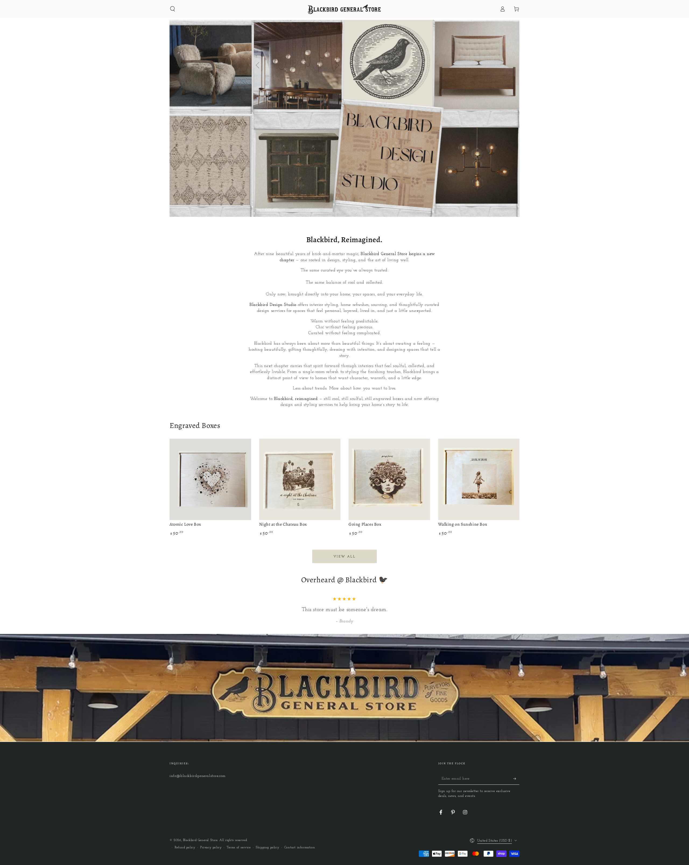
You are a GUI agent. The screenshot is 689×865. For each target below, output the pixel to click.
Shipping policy (267, 847)
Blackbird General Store (200, 840)
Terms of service (239, 847)
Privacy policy (211, 847)
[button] (173, 9)
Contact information (299, 847)
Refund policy (185, 847)
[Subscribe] (516, 778)
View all (344, 556)
